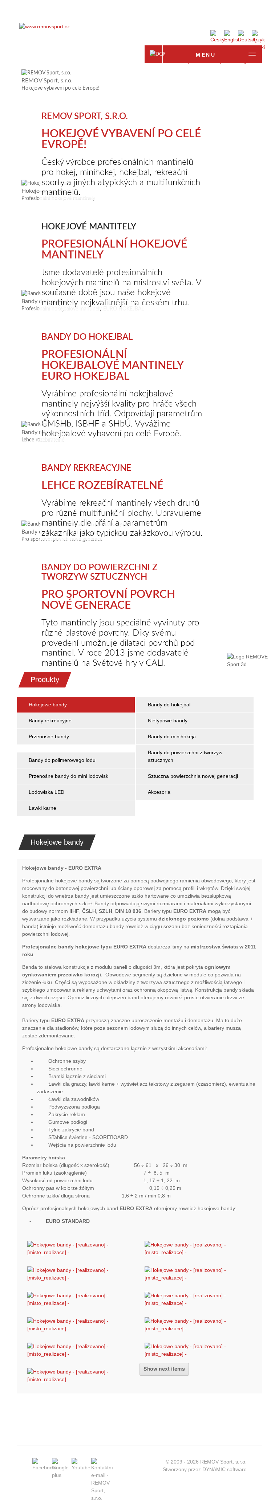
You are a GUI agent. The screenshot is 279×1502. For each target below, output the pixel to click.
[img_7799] (80, 1328)
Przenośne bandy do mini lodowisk (68, 776)
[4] (198, 1252)
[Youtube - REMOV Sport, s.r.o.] (81, 1467)
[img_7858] (80, 1379)
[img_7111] (80, 1303)
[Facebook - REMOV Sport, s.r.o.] (43, 1467)
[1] (80, 1252)
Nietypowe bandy (167, 720)
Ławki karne (42, 808)
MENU (206, 55)
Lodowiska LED (46, 792)
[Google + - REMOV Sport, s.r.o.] (60, 1475)
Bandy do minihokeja (172, 736)
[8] (198, 1278)
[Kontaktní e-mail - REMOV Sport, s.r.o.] (102, 1498)
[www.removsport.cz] (44, 26)
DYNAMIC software (224, 1469)
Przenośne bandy (49, 736)
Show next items (164, 1369)
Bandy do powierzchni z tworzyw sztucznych (186, 756)
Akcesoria (159, 792)
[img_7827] (198, 1354)
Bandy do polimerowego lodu (62, 760)
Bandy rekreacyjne (50, 720)
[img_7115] (198, 1303)
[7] (80, 1278)
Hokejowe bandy (48, 704)
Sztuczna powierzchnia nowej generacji (193, 776)
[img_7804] (198, 1328)
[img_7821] (80, 1354)
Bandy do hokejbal (169, 704)
